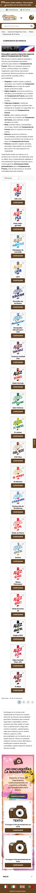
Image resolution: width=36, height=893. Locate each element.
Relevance (12, 178)
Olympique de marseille (17, 251)
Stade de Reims (18, 533)
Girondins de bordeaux (18, 302)
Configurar (18, 203)
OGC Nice (18, 457)
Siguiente (33, 702)
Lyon (18, 277)
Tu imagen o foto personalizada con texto (18, 826)
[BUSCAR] (31, 26)
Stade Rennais (18, 383)
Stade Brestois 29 (18, 610)
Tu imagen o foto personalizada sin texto (18, 860)
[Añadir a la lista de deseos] (23, 185)
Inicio (5, 877)
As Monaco (18, 482)
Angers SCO (18, 635)
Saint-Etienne (18, 408)
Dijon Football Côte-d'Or (18, 661)
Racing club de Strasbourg (18, 507)
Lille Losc (18, 199)
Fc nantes (18, 432)
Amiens (18, 557)
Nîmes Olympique (18, 583)
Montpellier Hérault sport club (18, 330)
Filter (34, 442)
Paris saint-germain (18, 224)
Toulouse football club (18, 357)
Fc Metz (18, 687)
